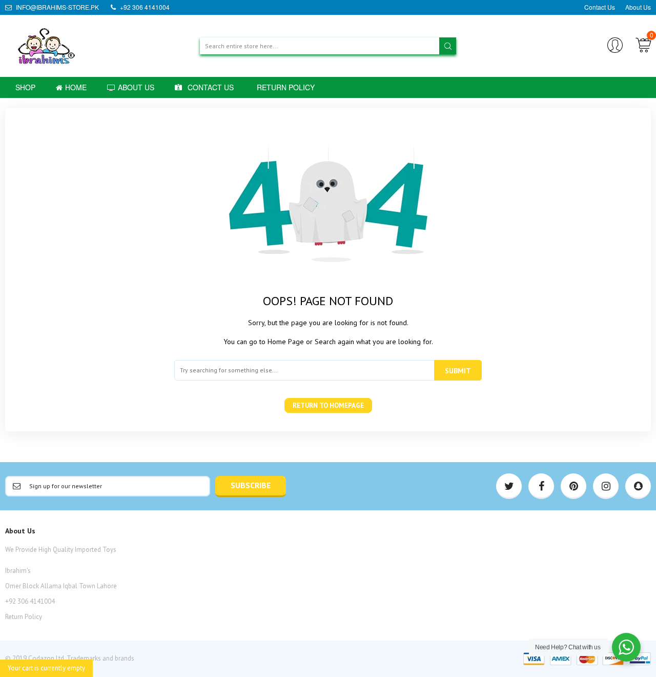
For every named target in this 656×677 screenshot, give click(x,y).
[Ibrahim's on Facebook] (541, 486)
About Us (638, 7)
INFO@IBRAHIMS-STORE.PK (56, 7)
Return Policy (23, 616)
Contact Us (599, 7)
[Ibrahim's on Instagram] (606, 486)
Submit (458, 370)
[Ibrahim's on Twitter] (509, 486)
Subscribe (251, 485)
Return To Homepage (328, 405)
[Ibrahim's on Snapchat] (638, 486)
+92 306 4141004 (144, 7)
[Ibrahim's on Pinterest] (573, 486)
